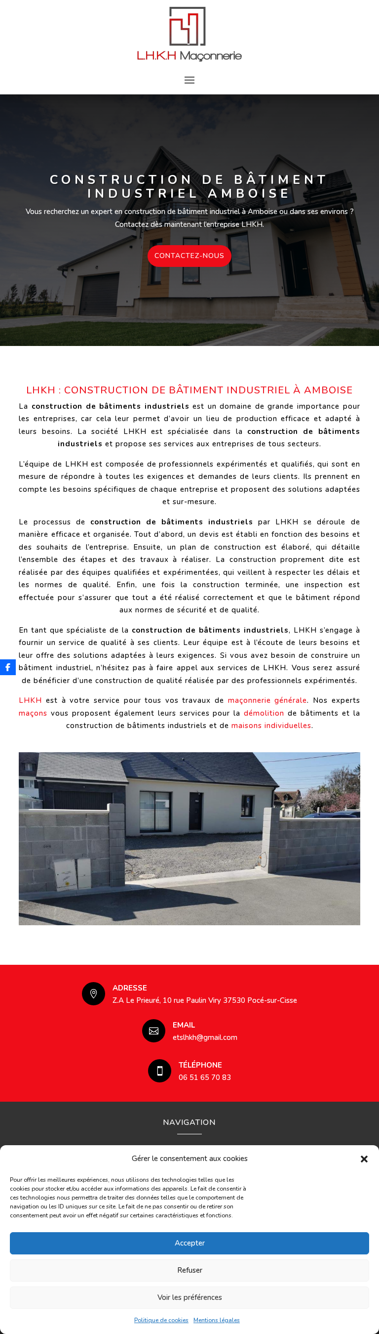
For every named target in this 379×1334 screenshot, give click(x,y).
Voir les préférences (189, 1297)
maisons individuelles (271, 726)
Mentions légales (216, 1320)
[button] (364, 1159)
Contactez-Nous (189, 255)
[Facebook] (8, 667)
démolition (264, 713)
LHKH (30, 700)
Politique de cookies (161, 1320)
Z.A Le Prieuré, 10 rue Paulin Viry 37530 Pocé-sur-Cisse (205, 1000)
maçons (33, 713)
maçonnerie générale (267, 700)
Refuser (189, 1270)
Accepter (190, 1243)
